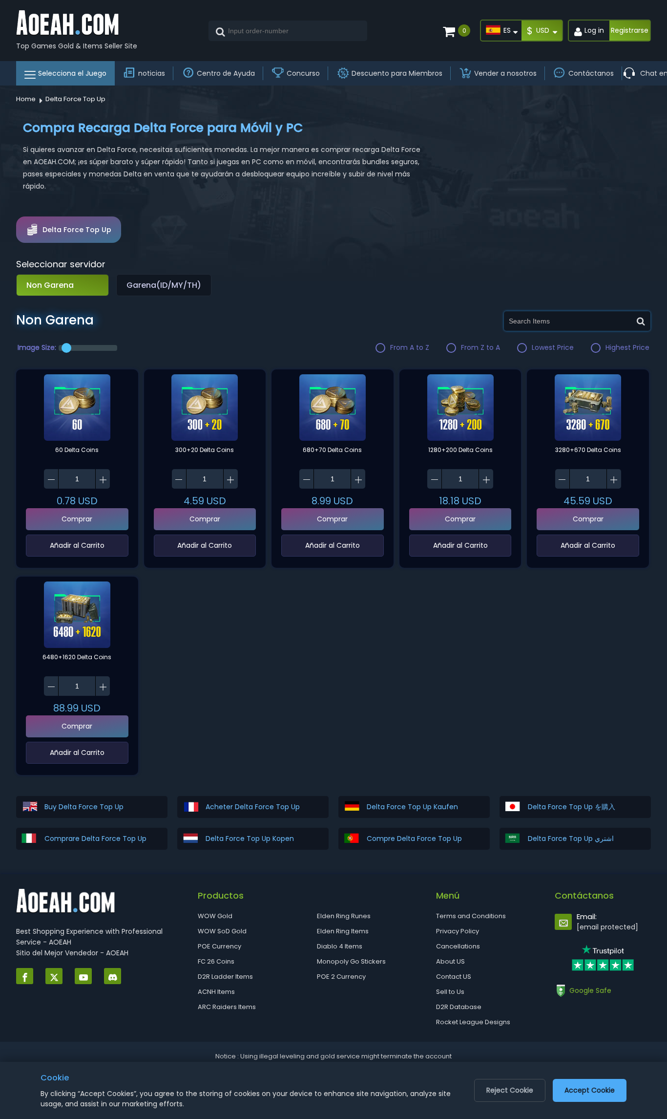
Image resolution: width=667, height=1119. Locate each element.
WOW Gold (215, 916)
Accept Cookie (589, 1090)
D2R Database (458, 1006)
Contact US (453, 976)
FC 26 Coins (216, 961)
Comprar (77, 519)
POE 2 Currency (341, 976)
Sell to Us (450, 991)
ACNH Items (216, 991)
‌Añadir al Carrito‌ (77, 545)
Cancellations (458, 946)
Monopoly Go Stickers (351, 961)
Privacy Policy (457, 931)
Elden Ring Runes (344, 916)
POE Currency (219, 946)
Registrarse (629, 30)
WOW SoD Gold (222, 931)
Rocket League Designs (473, 1022)
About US (450, 961)
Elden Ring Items (343, 931)
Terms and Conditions (471, 916)
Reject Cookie (509, 1090)
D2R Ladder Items (225, 976)
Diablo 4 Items (339, 946)
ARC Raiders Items (227, 1006)
